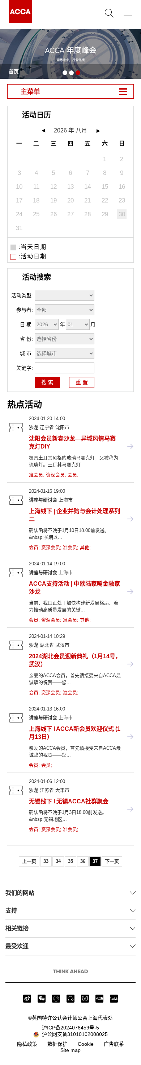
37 (95, 861)
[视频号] (85, 998)
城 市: (26, 353)
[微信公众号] (41, 998)
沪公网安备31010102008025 (73, 1034)
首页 (14, 71)
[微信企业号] (70, 998)
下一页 (112, 861)
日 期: (26, 324)
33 (45, 861)
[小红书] (99, 998)
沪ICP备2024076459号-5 (70, 1028)
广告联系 (114, 1044)
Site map (70, 1050)
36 (82, 861)
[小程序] (56, 998)
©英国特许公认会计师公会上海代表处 (70, 1018)
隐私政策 (27, 1044)
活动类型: (22, 295)
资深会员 (55, 475)
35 (70, 861)
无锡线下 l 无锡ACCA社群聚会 (68, 801)
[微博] (27, 998)
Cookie (86, 1044)
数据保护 (57, 1044)
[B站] (114, 998)
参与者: (24, 310)
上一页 (29, 861)
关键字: (24, 368)
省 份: (26, 339)
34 (58, 861)
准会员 (36, 475)
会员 (72, 475)
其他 (84, 547)
